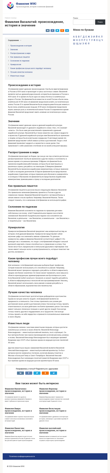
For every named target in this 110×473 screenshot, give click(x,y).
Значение (14, 49)
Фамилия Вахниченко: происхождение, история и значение (18, 391)
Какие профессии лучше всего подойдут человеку (30, 68)
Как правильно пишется (20, 57)
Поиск (75, 18)
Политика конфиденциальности (22, 456)
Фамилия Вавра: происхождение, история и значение (18, 410)
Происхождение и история (21, 46)
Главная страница (10, 18)
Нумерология (15, 64)
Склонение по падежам (19, 61)
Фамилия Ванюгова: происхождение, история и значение (18, 430)
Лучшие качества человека (21, 72)
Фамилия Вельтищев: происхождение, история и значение (52, 410)
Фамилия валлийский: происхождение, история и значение (52, 430)
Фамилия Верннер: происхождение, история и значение (52, 391)
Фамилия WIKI (26, 3)
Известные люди (17, 76)
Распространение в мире (20, 53)
